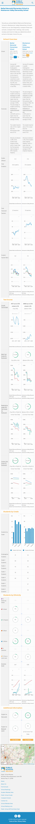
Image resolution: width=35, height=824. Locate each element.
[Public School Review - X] (15, 816)
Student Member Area (7, 792)
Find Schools (4, 787)
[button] (30, 748)
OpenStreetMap (31, 764)
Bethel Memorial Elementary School (13, 46)
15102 (11, 55)
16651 (31, 53)
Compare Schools (6, 798)
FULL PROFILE (15, 740)
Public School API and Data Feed (10, 809)
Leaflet (24, 764)
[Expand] (3, 752)
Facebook (19, 816)
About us (3, 784)
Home (2, 781)
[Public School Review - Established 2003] (17, 3)
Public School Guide (6, 795)
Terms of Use (13, 821)
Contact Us (4, 801)
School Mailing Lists (6, 806)
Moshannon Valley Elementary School (26, 46)
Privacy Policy (22, 821)
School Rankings (5, 790)
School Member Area (7, 804)
